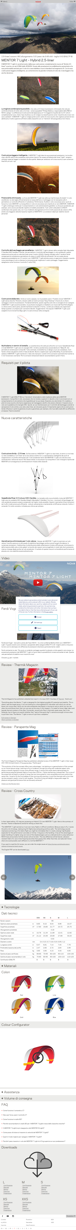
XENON (41, 254)
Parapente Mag (26, 763)
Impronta (3, 1225)
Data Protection (30, 1225)
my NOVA (3, 1222)
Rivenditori (29, 1219)
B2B (52, 1219)
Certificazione (8, 1185)
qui (8, 658)
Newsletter (29, 1222)
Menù (5, 1)
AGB (52, 1222)
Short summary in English (10, 720)
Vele (71, 1)
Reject (39, 628)
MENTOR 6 (37, 113)
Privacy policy (48, 612)
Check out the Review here (10, 784)
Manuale (6, 1187)
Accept (39, 617)
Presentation (8, 1193)
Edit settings (38, 622)
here (27, 850)
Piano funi (7, 1191)
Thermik (61, 699)
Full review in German (8, 718)
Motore (6, 1189)
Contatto (3, 1219)
